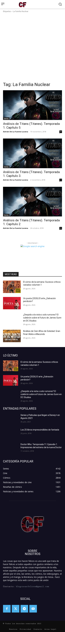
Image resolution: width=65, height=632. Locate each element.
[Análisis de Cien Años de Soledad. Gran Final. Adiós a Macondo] (12, 336)
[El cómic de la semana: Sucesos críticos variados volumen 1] (12, 287)
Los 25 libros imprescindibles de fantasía (40, 429)
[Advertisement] (32, 47)
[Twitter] (15, 609)
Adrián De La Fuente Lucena (15, 131)
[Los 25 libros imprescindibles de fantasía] (10, 433)
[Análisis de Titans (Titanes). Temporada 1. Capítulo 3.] (32, 153)
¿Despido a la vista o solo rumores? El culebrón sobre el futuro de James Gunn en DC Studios (42, 317)
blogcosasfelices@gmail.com (32, 586)
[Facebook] (7, 609)
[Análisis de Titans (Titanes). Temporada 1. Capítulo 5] (32, 105)
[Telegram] (24, 609)
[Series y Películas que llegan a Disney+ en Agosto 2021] (10, 419)
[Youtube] (33, 609)
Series (6, 119)
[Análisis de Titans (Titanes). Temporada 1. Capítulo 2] (32, 201)
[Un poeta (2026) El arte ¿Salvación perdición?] (12, 303)
